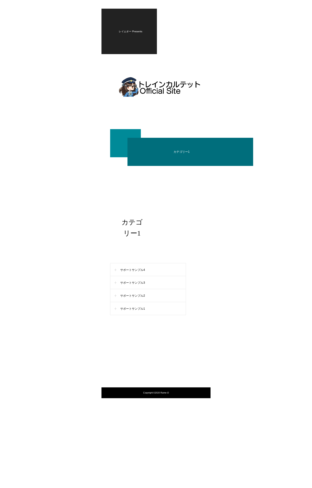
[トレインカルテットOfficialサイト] (160, 87)
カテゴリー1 (182, 151)
